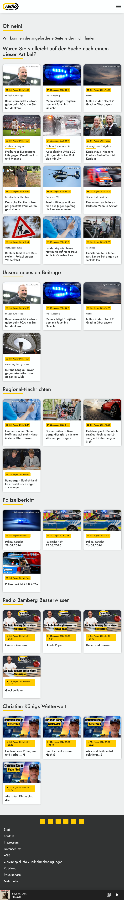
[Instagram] (58, 821)
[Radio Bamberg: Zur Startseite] (58, 6)
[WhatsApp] (42, 821)
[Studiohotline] (81, 821)
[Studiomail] (73, 821)
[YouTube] (65, 821)
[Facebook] (50, 821)
